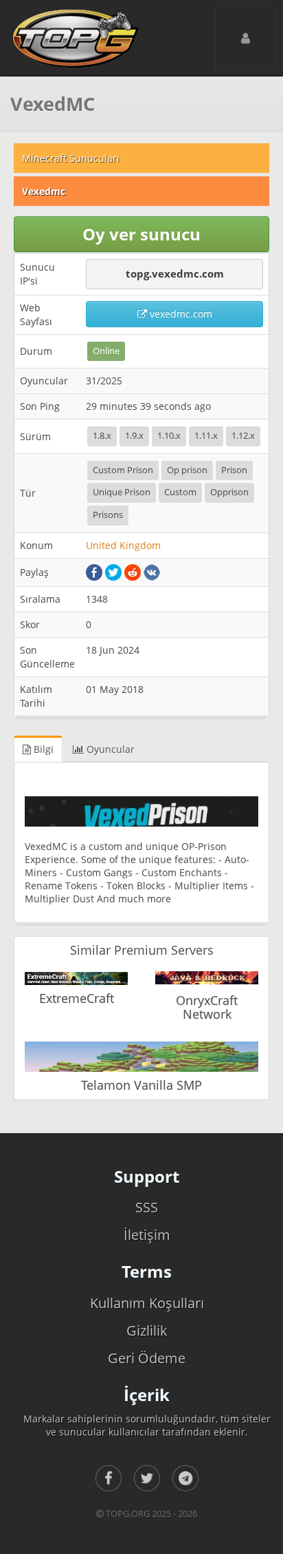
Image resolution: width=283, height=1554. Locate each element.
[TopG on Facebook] (108, 1478)
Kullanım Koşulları (147, 1303)
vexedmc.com (179, 313)
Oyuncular (109, 749)
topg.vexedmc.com (175, 273)
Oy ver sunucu (141, 233)
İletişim (147, 1234)
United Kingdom (123, 545)
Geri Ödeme (146, 1358)
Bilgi (42, 749)
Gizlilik (147, 1330)
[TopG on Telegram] (185, 1478)
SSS (146, 1207)
